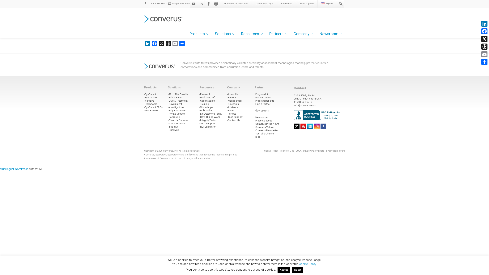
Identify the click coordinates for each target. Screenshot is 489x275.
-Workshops (206, 107)
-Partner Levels (263, 97)
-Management (234, 100)
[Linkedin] (201, 4)
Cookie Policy (271, 151)
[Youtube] (194, 4)
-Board (231, 110)
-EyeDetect (150, 94)
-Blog (258, 136)
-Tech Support (207, 123)
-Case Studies (207, 100)
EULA (298, 151)
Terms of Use (287, 151)
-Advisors (232, 107)
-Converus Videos (264, 127)
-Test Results (151, 110)
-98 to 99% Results (178, 94)
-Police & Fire (175, 97)
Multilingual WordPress (14, 169)
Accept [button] (284, 269)
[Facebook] (208, 4)
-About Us (232, 94)
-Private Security (176, 113)
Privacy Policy (310, 151)
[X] (484, 39)
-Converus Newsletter (266, 130)
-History (231, 97)
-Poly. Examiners (176, 110)
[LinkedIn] (484, 24)
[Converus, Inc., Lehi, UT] (317, 115)
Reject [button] (297, 269)
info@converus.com (182, 3)
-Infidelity (173, 126)
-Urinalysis (173, 130)
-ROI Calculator (207, 126)
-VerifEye (149, 100)
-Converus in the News (267, 123)
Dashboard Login (264, 3)
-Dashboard (150, 104)
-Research (204, 94)
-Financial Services (178, 120)
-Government (175, 104)
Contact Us (286, 3)
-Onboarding (206, 110)
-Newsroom (261, 117)
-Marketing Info (207, 97)
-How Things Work (209, 117)
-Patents (231, 113)
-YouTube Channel (264, 133)
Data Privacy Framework (332, 151)
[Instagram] (216, 4)
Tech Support (307, 3)
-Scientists (233, 104)
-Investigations (176, 107)
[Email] (484, 54)
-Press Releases (263, 120)
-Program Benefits (264, 100)
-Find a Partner (262, 104)
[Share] (484, 62)
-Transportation (176, 123)
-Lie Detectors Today (210, 113)
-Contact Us (233, 120)
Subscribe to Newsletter (236, 3)
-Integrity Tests (207, 120)
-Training (204, 104)
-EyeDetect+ (150, 97)
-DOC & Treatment (178, 100)
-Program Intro (262, 94)
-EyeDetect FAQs (153, 107)
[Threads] (484, 46)
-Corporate (174, 117)
